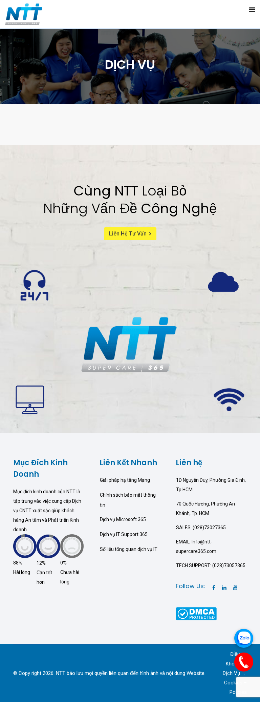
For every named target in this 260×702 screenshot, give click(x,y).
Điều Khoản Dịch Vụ (231, 663)
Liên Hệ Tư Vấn (128, 233)
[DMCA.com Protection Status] (196, 613)
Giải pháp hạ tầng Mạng (125, 480)
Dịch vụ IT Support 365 (124, 534)
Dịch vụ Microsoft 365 (123, 519)
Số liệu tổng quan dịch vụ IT (128, 549)
